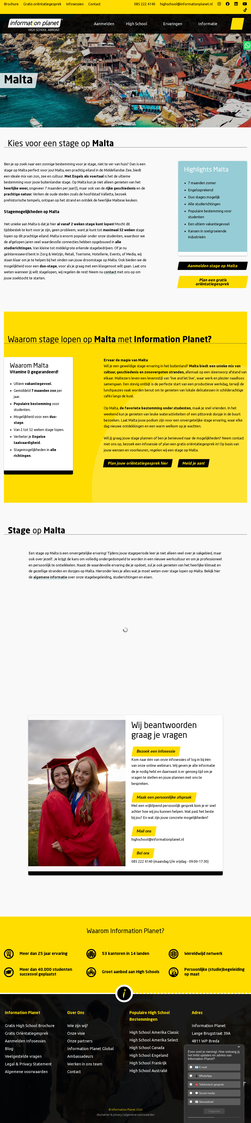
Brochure (11, 4)
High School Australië (148, 1070)
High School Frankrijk (148, 1063)
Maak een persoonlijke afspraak (164, 797)
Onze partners (80, 1041)
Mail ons (144, 831)
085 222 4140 (144, 4)
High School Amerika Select (153, 1040)
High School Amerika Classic (154, 1032)
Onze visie (76, 1033)
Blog (9, 1048)
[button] (237, 24)
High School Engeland (148, 1055)
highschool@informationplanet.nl (186, 4)
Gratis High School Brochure (30, 1025)
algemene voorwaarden (139, 1114)
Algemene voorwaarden (26, 1071)
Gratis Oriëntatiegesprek (26, 1033)
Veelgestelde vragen (23, 1056)
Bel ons (143, 853)
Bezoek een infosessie (156, 751)
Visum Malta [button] (45, 618)
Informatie (207, 23)
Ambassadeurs (80, 1056)
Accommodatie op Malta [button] (55, 595)
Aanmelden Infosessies (25, 1041)
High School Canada (146, 1047)
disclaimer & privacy (109, 1114)
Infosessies (75, 4)
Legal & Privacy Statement (28, 1064)
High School (136, 23)
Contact (94, 4)
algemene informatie (50, 577)
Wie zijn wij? (77, 1025)
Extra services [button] (47, 665)
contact (110, 272)
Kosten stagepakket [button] (52, 642)
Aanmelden (104, 23)
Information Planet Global (90, 1048)
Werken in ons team (84, 1064)
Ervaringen (172, 23)
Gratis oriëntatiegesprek (42, 4)
